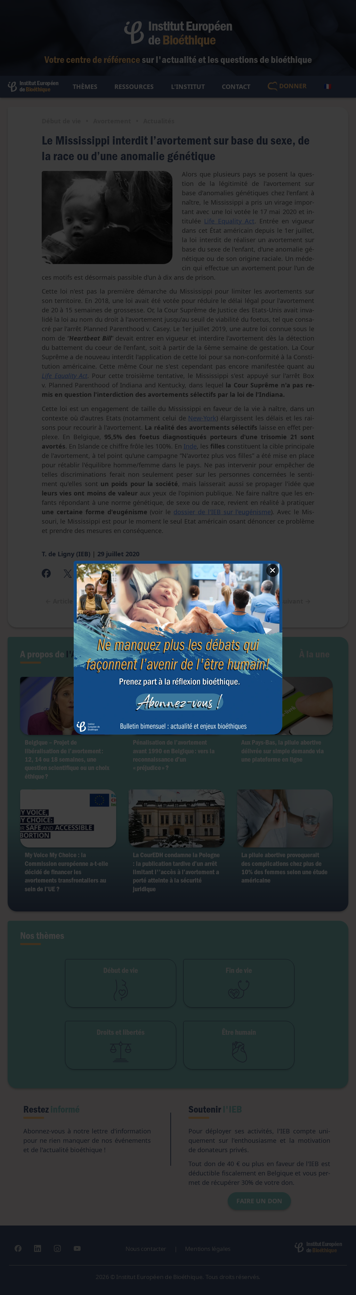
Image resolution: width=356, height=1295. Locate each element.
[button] (178, 648)
